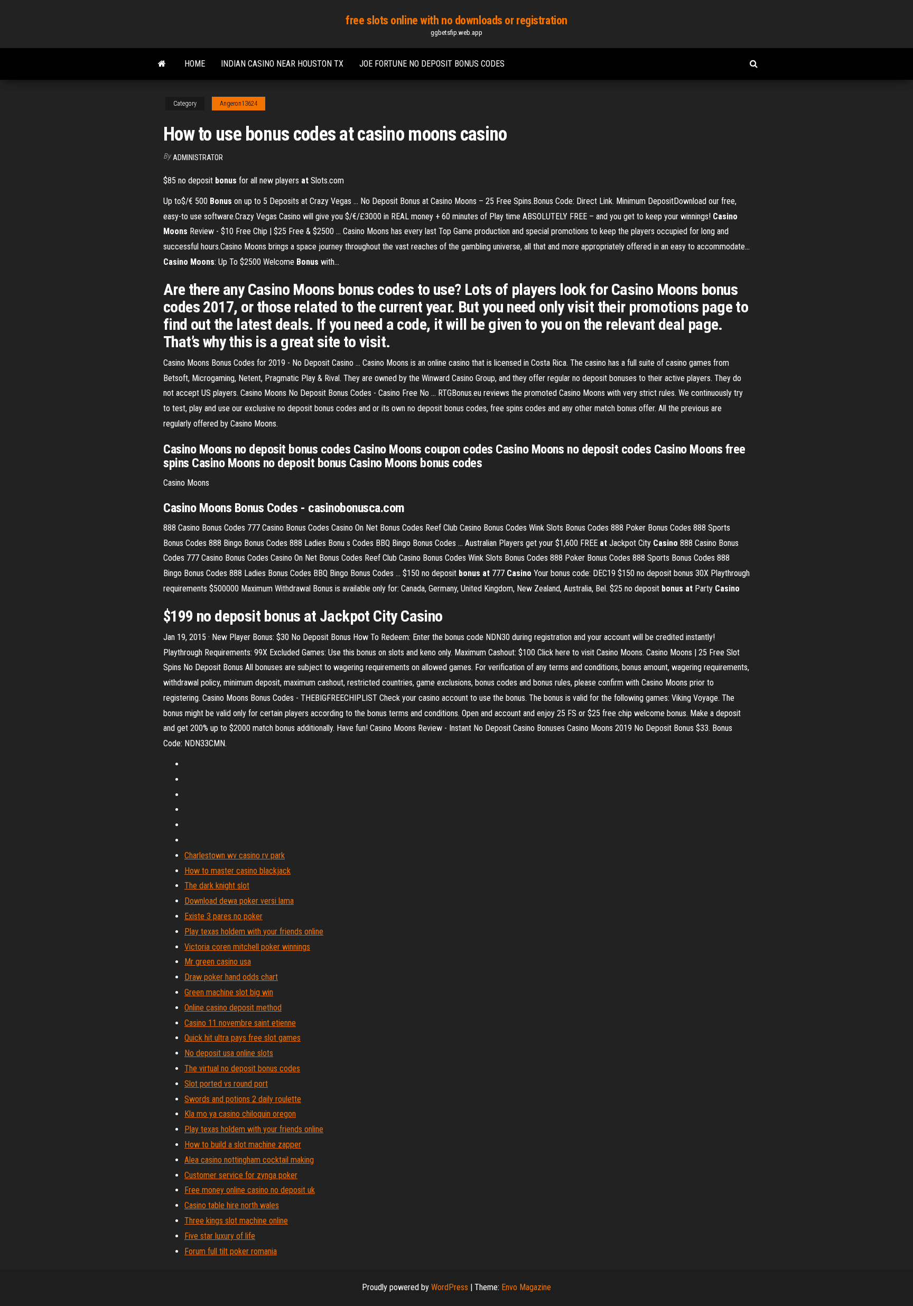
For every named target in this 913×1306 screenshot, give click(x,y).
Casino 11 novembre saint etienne (240, 1023)
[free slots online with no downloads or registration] (161, 64)
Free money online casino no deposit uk (249, 1190)
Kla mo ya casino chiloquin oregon (240, 1114)
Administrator (198, 157)
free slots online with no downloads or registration (456, 20)
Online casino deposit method (233, 1008)
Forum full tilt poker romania (230, 1251)
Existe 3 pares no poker (223, 916)
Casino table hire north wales (231, 1205)
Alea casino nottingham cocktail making (249, 1160)
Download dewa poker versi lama (239, 901)
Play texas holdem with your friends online (253, 932)
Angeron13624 (238, 103)
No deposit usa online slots (228, 1053)
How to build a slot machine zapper (242, 1145)
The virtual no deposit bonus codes (242, 1068)
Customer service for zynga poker (240, 1175)
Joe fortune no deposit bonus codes (432, 64)
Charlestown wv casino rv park (234, 855)
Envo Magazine (526, 1287)
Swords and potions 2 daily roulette (242, 1099)
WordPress (449, 1287)
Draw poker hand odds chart (231, 977)
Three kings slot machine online (236, 1221)
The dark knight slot (216, 886)
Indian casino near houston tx (282, 64)
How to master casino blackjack (237, 871)
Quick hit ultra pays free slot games (242, 1038)
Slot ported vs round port (226, 1084)
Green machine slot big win (228, 992)
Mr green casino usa (217, 962)
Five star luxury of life (219, 1236)
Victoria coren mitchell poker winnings (247, 947)
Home (194, 64)
